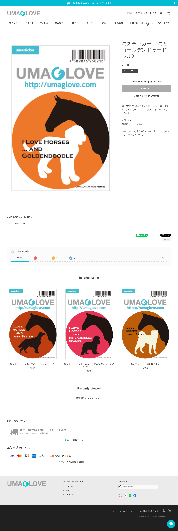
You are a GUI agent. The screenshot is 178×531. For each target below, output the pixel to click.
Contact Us (70, 494)
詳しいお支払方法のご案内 (72, 462)
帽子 (74, 23)
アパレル (44, 23)
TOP (113, 511)
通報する (167, 239)
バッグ (89, 23)
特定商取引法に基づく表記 (149, 511)
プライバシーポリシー (127, 511)
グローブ (29, 23)
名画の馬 (119, 23)
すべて (19, 258)
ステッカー (14, 23)
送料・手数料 (163, 23)
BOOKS (134, 23)
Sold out (146, 88)
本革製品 (59, 23)
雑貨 (104, 23)
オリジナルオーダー (148, 24)
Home (130, 13)
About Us (141, 13)
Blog (153, 13)
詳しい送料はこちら (75, 440)
